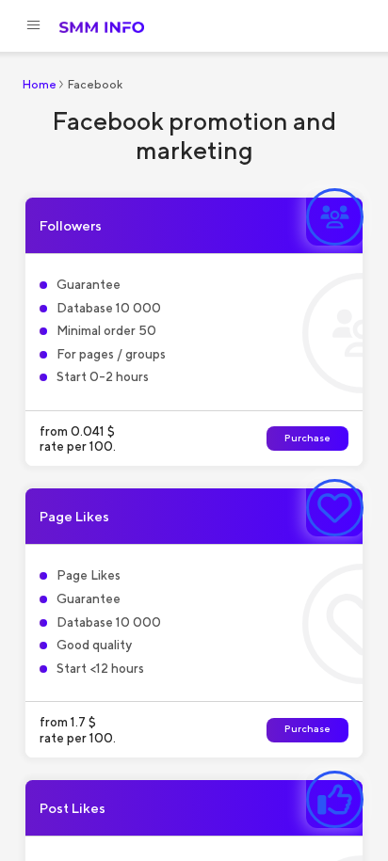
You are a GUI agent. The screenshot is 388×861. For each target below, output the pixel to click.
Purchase (307, 438)
